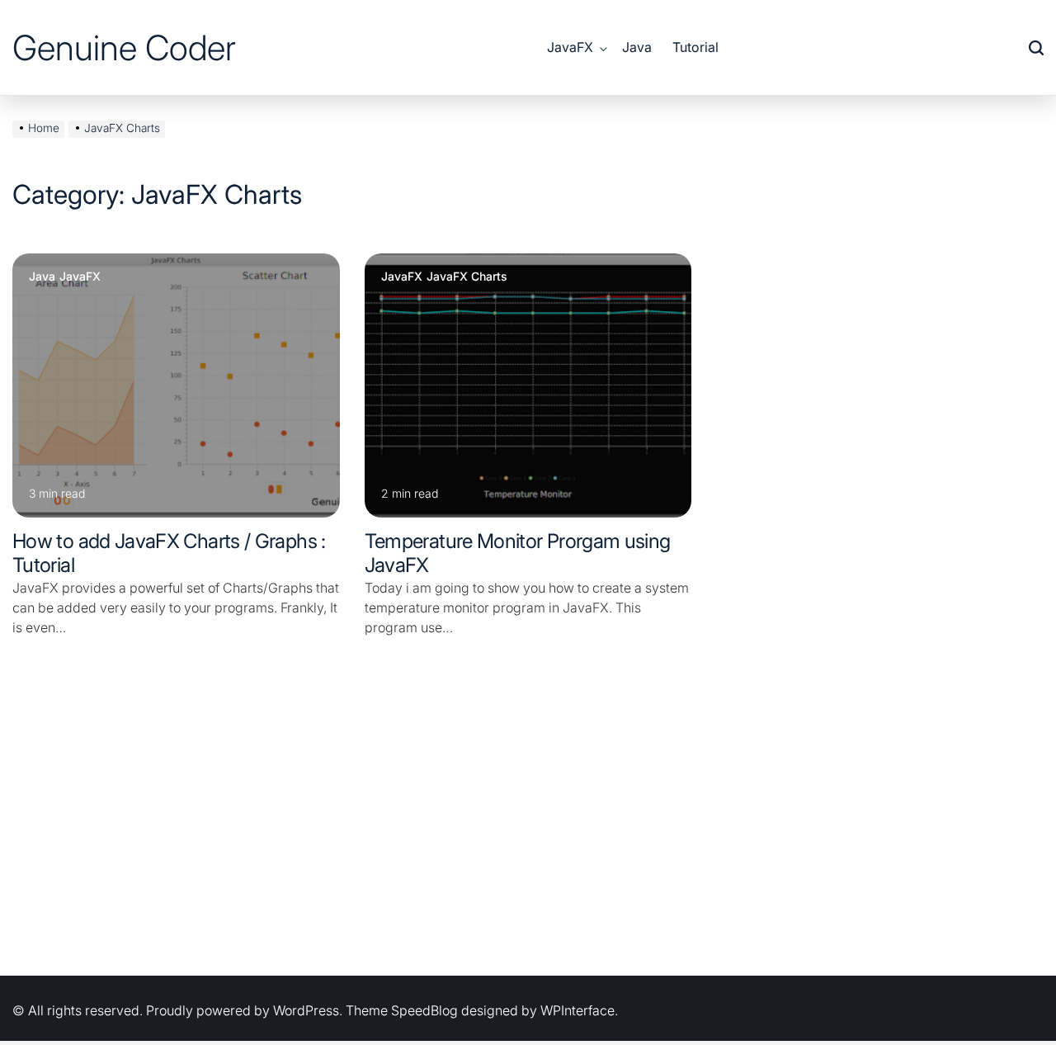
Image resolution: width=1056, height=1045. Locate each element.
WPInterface (577, 1010)
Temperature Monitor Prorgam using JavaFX (518, 553)
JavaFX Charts (467, 276)
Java (637, 47)
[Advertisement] (528, 827)
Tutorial (695, 47)
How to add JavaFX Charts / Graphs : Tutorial (169, 553)
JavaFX (570, 47)
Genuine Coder (124, 48)
